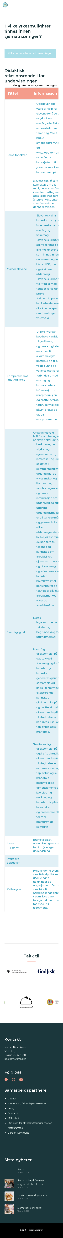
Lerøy (11, 1108)
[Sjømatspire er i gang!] (9, 1209)
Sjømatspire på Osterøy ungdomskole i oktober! (30, 1182)
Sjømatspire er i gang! (29, 1207)
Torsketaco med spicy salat (32, 1195)
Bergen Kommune (18, 1132)
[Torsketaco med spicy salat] (9, 1196)
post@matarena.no (15, 1058)
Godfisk (12, 1098)
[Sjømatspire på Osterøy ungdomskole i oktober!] (9, 1183)
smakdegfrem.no (47, 142)
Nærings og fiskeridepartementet (27, 1103)
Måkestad (13, 1118)
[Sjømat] (9, 1171)
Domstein (13, 1113)
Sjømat (21, 1169)
